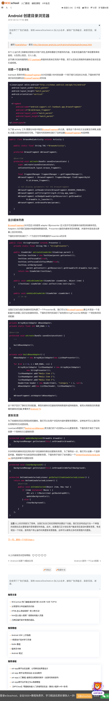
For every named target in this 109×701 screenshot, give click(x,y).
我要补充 (61, 570)
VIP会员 (46, 3)
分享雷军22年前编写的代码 (23, 606)
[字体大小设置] (7, 7)
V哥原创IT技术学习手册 (21, 640)
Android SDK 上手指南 (21, 635)
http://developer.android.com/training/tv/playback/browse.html (62, 44)
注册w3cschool (84, 696)
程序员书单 (16, 649)
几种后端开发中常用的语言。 (24, 620)
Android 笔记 (17, 653)
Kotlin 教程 (16, 644)
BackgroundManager (34, 428)
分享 (94, 8)
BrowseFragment (33, 74)
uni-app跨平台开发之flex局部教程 (26, 682)
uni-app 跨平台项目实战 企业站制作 (27, 673)
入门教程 (25, 3)
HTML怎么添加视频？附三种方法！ (26, 611)
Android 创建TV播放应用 (21, 561)
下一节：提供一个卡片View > (21, 539)
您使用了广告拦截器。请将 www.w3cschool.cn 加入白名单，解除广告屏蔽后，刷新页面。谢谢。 (53, 31)
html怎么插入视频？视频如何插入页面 (27, 615)
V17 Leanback (34, 59)
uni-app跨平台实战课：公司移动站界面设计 (30, 668)
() (86, 8)
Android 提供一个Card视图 (86, 561)
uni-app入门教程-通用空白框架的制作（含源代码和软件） (36, 677)
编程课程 (36, 3)
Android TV (35, 409)
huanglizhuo (21, 44)
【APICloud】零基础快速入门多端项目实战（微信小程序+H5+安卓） (40, 686)
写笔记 (48, 570)
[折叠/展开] (2, 7)
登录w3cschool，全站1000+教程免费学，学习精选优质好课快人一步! (37, 695)
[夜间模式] (11, 7)
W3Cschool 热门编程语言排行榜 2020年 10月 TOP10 (34, 602)
